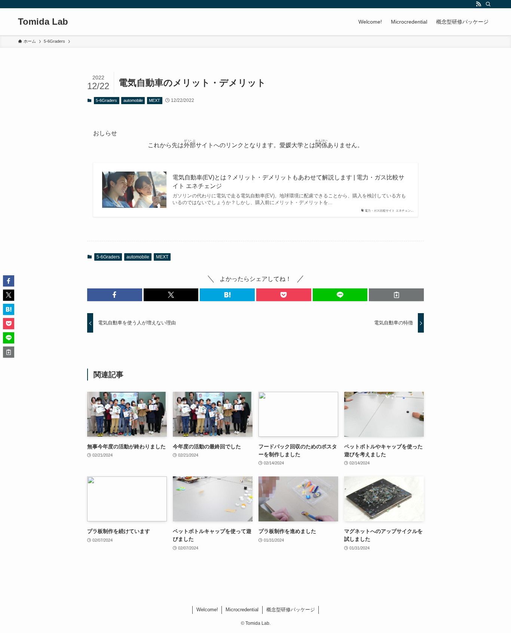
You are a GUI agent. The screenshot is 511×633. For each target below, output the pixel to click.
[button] (114, 294)
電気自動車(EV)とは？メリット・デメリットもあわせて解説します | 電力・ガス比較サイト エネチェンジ (288, 181)
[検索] (488, 4)
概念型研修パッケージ (290, 609)
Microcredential (242, 609)
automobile (133, 100)
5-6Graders (106, 100)
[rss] (478, 4)
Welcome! (207, 609)
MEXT (154, 100)
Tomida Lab (43, 21)
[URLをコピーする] (396, 294)
